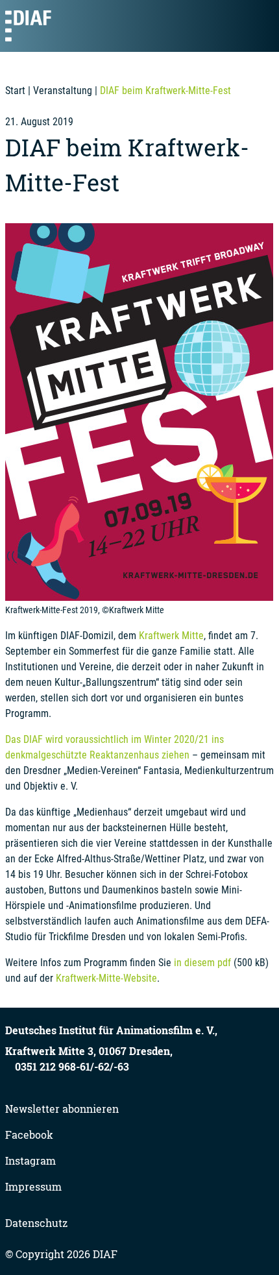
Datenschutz (36, 1223)
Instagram (30, 1160)
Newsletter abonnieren (62, 1108)
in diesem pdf (202, 962)
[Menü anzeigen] (258, 26)
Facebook (29, 1134)
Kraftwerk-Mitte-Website (106, 978)
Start (15, 90)
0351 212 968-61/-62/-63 (72, 1066)
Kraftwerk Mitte (171, 635)
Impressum (33, 1186)
